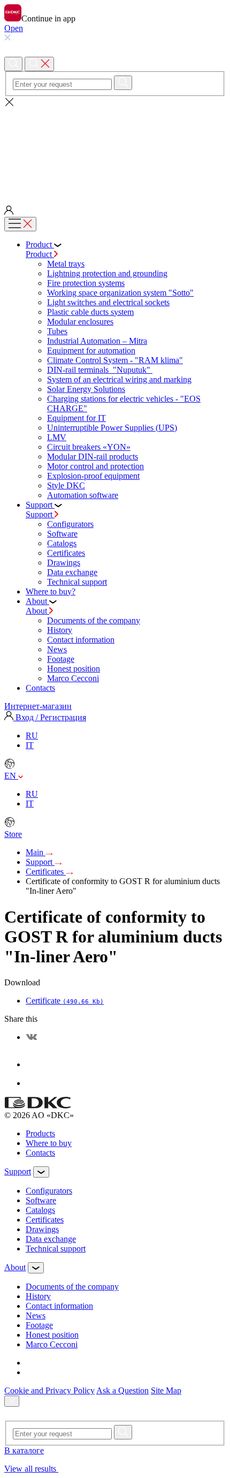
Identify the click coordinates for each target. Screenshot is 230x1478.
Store (13, 834)
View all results (31, 1468)
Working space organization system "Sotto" (120, 292)
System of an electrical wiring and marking (119, 379)
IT (30, 745)
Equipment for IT (76, 418)
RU (32, 735)
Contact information (80, 639)
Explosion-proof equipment (93, 475)
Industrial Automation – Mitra (97, 340)
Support (40, 514)
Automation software (82, 495)
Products (40, 1133)
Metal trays (66, 263)
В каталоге (24, 1450)
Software (62, 533)
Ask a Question (122, 1390)
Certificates (66, 552)
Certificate (65, 1000)
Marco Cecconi (73, 678)
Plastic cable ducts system (90, 311)
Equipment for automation (91, 350)
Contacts (40, 1152)
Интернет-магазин (38, 706)
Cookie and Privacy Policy (49, 1390)
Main (35, 852)
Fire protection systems (86, 283)
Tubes (57, 331)
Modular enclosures (80, 321)
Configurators (70, 524)
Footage (60, 658)
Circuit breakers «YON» (89, 446)
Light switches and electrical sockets (108, 302)
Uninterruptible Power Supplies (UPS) (112, 427)
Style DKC (66, 485)
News (57, 649)
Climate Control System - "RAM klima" (115, 360)
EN (11, 775)
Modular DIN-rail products (92, 456)
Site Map (166, 1390)
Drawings (63, 562)
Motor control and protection (95, 466)
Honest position (73, 668)
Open (13, 28)
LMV (56, 437)
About (37, 610)
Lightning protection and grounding (107, 273)
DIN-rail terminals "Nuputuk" (99, 369)
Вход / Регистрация (49, 717)
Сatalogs (61, 543)
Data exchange (72, 572)
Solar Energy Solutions (86, 389)
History (59, 630)
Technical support (77, 581)
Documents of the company (93, 620)
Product (40, 254)
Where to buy (49, 1143)
